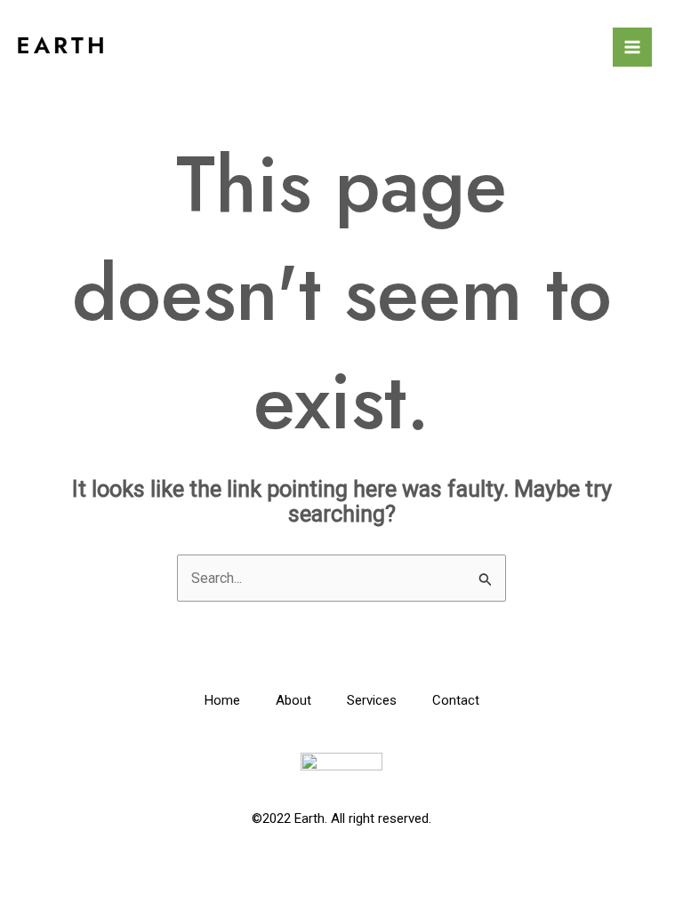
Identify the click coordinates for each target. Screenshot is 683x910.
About (293, 700)
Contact (455, 700)
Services (372, 700)
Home (222, 700)
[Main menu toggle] (632, 47)
